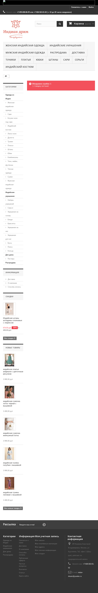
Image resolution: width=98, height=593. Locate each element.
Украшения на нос (11, 229)
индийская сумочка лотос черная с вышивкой (11, 403)
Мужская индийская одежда (25, 52)
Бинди (10, 220)
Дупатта (10, 138)
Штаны (53, 59)
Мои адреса (40, 547)
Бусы (9, 243)
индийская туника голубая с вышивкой (12, 464)
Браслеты (11, 223)
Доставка (78, 52)
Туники (11, 59)
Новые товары (13, 347)
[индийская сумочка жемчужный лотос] (9, 424)
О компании (12, 283)
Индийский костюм (20, 66)
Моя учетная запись (47, 536)
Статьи (22, 573)
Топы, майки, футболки (11, 163)
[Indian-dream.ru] (17, 29)
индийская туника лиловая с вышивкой (12, 493)
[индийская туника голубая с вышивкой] (9, 453)
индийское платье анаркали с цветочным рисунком (13, 371)
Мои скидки (40, 554)
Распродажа (58, 52)
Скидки (9, 296)
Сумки (10, 177)
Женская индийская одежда (25, 45)
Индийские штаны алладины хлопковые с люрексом (12, 320)
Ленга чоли (11, 134)
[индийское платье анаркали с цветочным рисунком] (9, 360)
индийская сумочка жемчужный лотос (11, 434)
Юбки (39, 59)
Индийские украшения (65, 45)
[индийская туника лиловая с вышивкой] (9, 483)
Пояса (9, 247)
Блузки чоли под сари (11, 120)
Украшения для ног (10, 237)
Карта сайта (24, 576)
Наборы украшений (9, 202)
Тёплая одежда (9, 171)
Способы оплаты (14, 287)
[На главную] (5, 76)
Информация (12, 272)
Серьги (79, 59)
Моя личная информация (45, 550)
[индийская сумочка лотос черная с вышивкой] (9, 392)
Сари (66, 59)
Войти (91, 7)
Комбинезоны (12, 157)
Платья (26, 59)
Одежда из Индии (9, 97)
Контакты (23, 569)
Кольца (10, 251)
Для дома (9, 255)
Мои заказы (40, 540)
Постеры (10, 259)
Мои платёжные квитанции (46, 544)
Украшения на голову (11, 214)
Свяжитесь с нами (78, 7)
